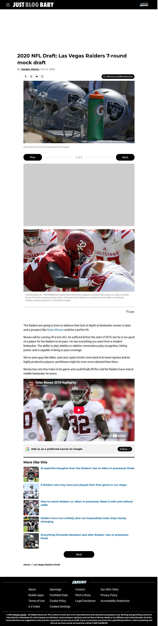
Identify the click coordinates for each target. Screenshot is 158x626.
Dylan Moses (55, 329)
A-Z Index (34, 606)
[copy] (42, 76)
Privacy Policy (109, 595)
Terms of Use (36, 600)
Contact (80, 589)
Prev (32, 157)
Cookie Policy (58, 600)
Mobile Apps (36, 595)
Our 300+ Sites (109, 589)
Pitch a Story (83, 595)
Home (26, 564)
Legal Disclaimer (85, 600)
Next (125, 157)
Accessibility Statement (115, 600)
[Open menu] (8, 4)
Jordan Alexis (30, 69)
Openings (55, 589)
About (32, 589)
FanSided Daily (59, 595)
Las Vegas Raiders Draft (46, 564)
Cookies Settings (60, 606)
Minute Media (19, 615)
